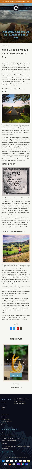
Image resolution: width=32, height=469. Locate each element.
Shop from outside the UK (20, 403)
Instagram (4, 319)
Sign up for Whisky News (19, 401)
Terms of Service (5, 414)
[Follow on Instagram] (7, 452)
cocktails (16, 384)
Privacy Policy (4, 417)
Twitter (9, 319)
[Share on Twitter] (14, 328)
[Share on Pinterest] (18, 328)
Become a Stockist (6, 419)
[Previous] (1, 365)
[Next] (30, 365)
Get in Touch (4, 405)
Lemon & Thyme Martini (16, 387)
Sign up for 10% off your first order (21, 398)
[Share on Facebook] (11, 328)
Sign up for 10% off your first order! (16, 1)
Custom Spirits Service (7, 421)
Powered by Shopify (22, 457)
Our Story (4, 402)
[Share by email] (21, 328)
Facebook (24, 317)
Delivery (3, 407)
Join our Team (5, 424)
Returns (3, 409)
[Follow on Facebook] (3, 452)
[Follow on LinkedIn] (12, 452)
